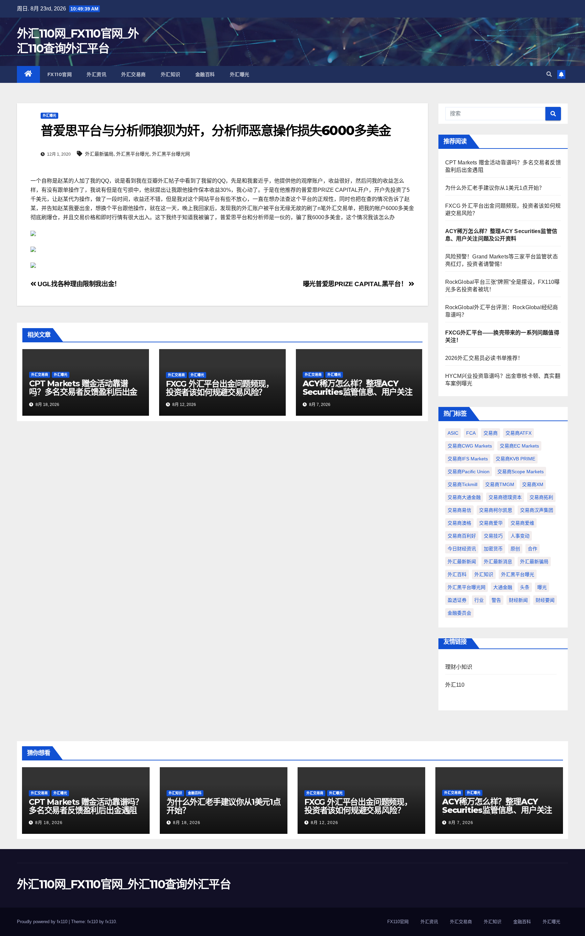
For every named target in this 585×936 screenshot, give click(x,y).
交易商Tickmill (462, 484)
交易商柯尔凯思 (495, 510)
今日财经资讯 (462, 548)
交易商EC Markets (519, 446)
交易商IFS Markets (468, 458)
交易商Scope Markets (520, 471)
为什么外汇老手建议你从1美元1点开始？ (495, 188)
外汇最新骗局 (99, 154)
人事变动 (520, 536)
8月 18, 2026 (49, 822)
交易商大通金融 (464, 497)
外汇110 (455, 685)
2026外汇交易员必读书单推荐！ (484, 358)
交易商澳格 (459, 523)
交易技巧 (493, 536)
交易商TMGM (499, 484)
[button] (549, 74)
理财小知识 (459, 667)
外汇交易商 (133, 74)
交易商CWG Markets (470, 446)
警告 (496, 600)
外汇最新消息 (498, 561)
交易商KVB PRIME (515, 458)
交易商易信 (459, 510)
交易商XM (532, 484)
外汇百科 (457, 574)
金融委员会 (459, 613)
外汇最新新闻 (462, 561)
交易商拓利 (541, 497)
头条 (524, 587)
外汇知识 (170, 74)
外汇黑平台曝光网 (171, 154)
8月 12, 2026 (324, 822)
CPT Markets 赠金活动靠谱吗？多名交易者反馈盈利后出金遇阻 (83, 392)
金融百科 (205, 74)
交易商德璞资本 (505, 497)
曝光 (542, 587)
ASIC (453, 433)
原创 (515, 548)
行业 (479, 600)
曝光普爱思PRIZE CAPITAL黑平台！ (356, 284)
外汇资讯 (96, 74)
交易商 (490, 433)
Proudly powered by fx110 (43, 921)
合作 (532, 548)
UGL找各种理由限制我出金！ (78, 284)
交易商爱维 (522, 523)
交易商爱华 (491, 523)
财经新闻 (518, 600)
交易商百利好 (462, 536)
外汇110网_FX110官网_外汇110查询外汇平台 (124, 884)
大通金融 (502, 587)
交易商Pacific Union (469, 471)
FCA (471, 433)
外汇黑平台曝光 (132, 154)
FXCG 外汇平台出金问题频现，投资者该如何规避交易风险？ (220, 388)
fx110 (110, 921)
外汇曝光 (240, 74)
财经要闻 (545, 600)
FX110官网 (59, 74)
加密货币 (493, 548)
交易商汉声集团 (536, 510)
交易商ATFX (518, 433)
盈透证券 (457, 600)
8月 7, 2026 (461, 822)
